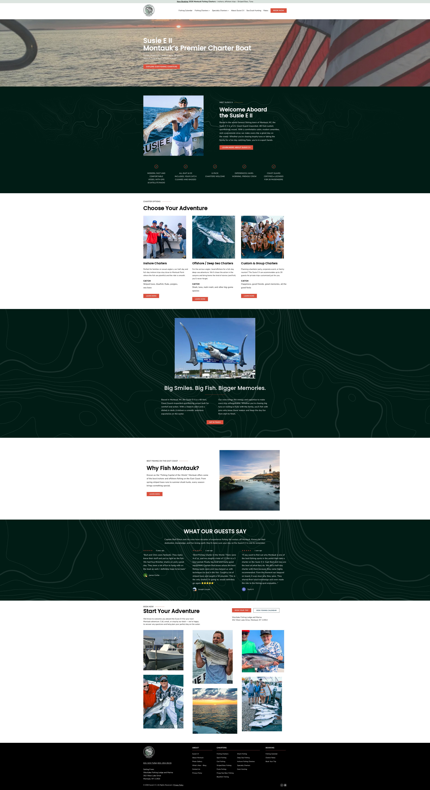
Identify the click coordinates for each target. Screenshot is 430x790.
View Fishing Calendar (266, 610)
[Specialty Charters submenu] (228, 10)
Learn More (151, 296)
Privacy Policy (178, 785)
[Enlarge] (181, 633)
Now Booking (182, 1)
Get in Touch (215, 422)
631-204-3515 (164, 763)
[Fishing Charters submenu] (209, 10)
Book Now (278, 10)
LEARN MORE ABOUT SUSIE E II (236, 147)
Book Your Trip (241, 610)
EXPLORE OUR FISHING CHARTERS (161, 66)
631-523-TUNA (150, 763)
